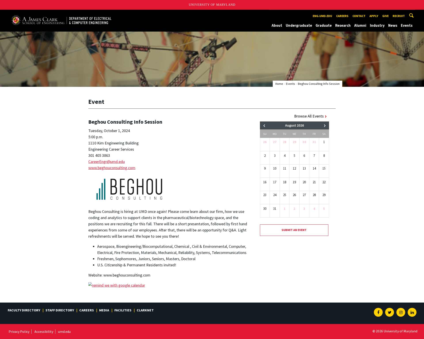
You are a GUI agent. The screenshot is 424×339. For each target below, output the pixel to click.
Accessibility (43, 331)
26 (265, 142)
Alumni (360, 25)
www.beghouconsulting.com (111, 167)
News (392, 25)
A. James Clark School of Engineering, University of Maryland (61, 13)
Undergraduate (299, 25)
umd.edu (64, 331)
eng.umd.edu (322, 16)
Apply (373, 16)
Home (279, 84)
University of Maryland (212, 4)
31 (314, 142)
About (277, 25)
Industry (377, 25)
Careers (342, 16)
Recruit (399, 16)
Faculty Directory (24, 310)
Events (407, 25)
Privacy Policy (19, 331)
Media (104, 310)
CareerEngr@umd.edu (106, 161)
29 (294, 142)
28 (284, 142)
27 (274, 142)
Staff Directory (59, 310)
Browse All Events (309, 116)
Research (343, 25)
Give (385, 16)
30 (304, 142)
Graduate (324, 25)
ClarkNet (145, 310)
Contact (358, 16)
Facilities (122, 310)
